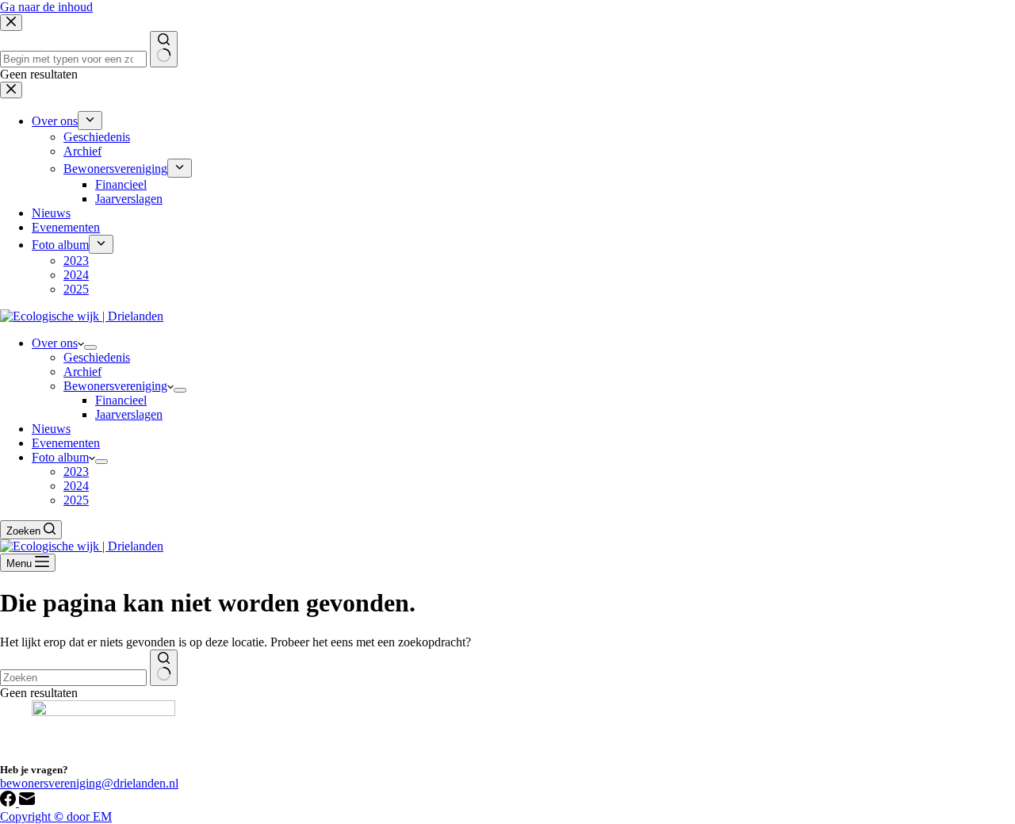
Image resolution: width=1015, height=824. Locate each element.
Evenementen (66, 443)
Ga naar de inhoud (46, 6)
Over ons (55, 343)
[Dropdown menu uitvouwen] (90, 347)
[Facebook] (9, 802)
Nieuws (51, 428)
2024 (76, 485)
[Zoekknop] (164, 668)
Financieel (121, 400)
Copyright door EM (56, 816)
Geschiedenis (96, 357)
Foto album (60, 457)
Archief (82, 371)
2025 (76, 500)
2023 (76, 471)
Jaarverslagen (129, 414)
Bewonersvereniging (115, 386)
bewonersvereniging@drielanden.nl (89, 783)
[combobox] (73, 677)
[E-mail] (27, 802)
